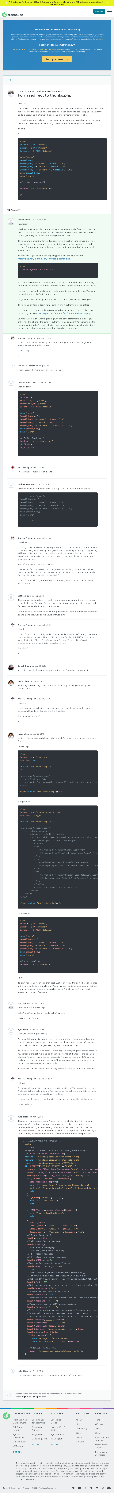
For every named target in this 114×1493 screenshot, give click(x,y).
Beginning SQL (39, 1434)
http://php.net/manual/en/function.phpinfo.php (44, 258)
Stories (79, 1433)
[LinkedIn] (91, 1488)
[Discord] (109, 1488)
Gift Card (80, 1442)
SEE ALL (17, 1452)
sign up (35, 1396)
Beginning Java (39, 1439)
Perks (97, 1428)
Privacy (26, 1488)
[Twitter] (73, 1488)
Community (81, 1428)
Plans (97, 1420)
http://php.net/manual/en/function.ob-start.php (64, 313)
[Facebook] (85, 1488)
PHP (9, 80)
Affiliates (99, 1424)
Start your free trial (57, 59)
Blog (78, 1424)
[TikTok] (103, 1488)
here (101, 39)
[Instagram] (97, 1488)
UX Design (18, 1446)
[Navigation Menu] (109, 11)
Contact (79, 1437)
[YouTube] (79, 1488)
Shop (97, 1433)
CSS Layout (56, 1439)
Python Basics (57, 1434)
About (78, 1420)
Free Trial (99, 11)
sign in (25, 1396)
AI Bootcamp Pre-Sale (19, 2)
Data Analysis (19, 1442)
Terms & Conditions (11, 1488)
